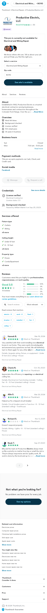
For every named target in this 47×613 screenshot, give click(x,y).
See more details (38, 190)
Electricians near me (9, 556)
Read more (39, 149)
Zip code (7, 70)
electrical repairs (18, 10)
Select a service (10, 61)
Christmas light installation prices (14, 534)
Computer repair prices (10, 531)
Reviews (22, 94)
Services (13, 94)
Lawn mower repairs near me (12, 567)
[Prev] (19, 465)
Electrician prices (8, 527)
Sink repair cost (7, 537)
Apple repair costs (8, 541)
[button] (8, 21)
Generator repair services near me (14, 553)
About (4, 94)
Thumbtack (6, 10)
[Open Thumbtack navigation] (5, 3)
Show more (6, 545)
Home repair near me (9, 563)
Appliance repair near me (11, 560)
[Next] (27, 465)
